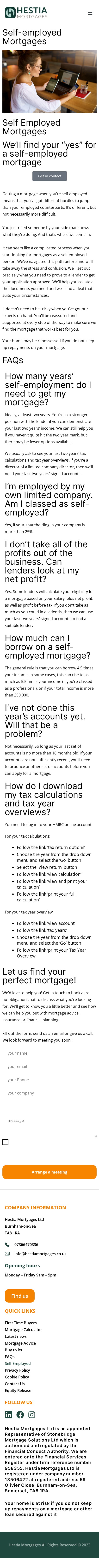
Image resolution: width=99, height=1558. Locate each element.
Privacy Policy (17, 1370)
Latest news (16, 1336)
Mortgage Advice (20, 1343)
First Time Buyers (21, 1323)
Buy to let (13, 1350)
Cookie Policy (17, 1377)
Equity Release (18, 1390)
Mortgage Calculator (23, 1329)
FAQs (10, 1356)
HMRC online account (72, 824)
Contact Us (15, 1383)
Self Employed (18, 1363)
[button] (90, 12)
